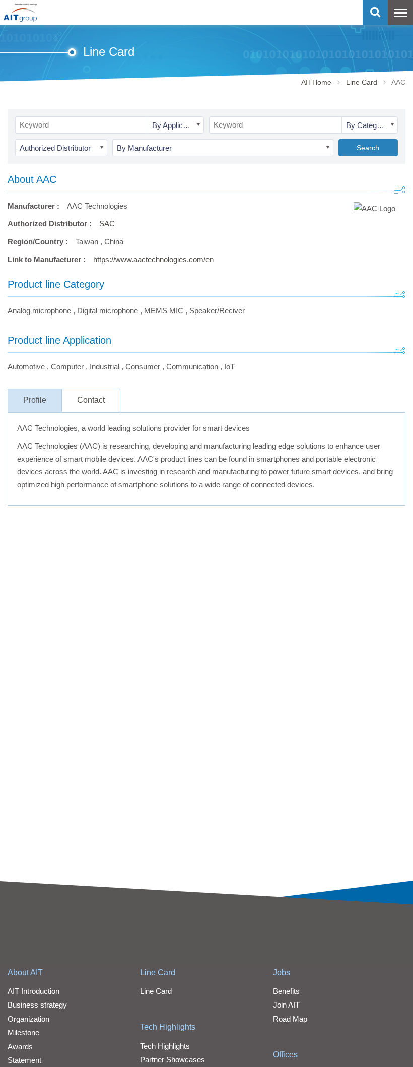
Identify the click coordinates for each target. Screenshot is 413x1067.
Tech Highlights (167, 1027)
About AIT (25, 972)
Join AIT (286, 1004)
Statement (24, 1060)
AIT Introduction (33, 991)
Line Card (361, 82)
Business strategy (37, 1004)
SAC (107, 223)
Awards (20, 1046)
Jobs (281, 972)
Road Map (290, 1019)
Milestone (23, 1032)
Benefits (286, 991)
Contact (91, 400)
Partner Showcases (172, 1059)
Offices (285, 1054)
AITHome (316, 82)
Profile (34, 400)
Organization (28, 1019)
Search (368, 148)
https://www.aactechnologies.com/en (153, 259)
